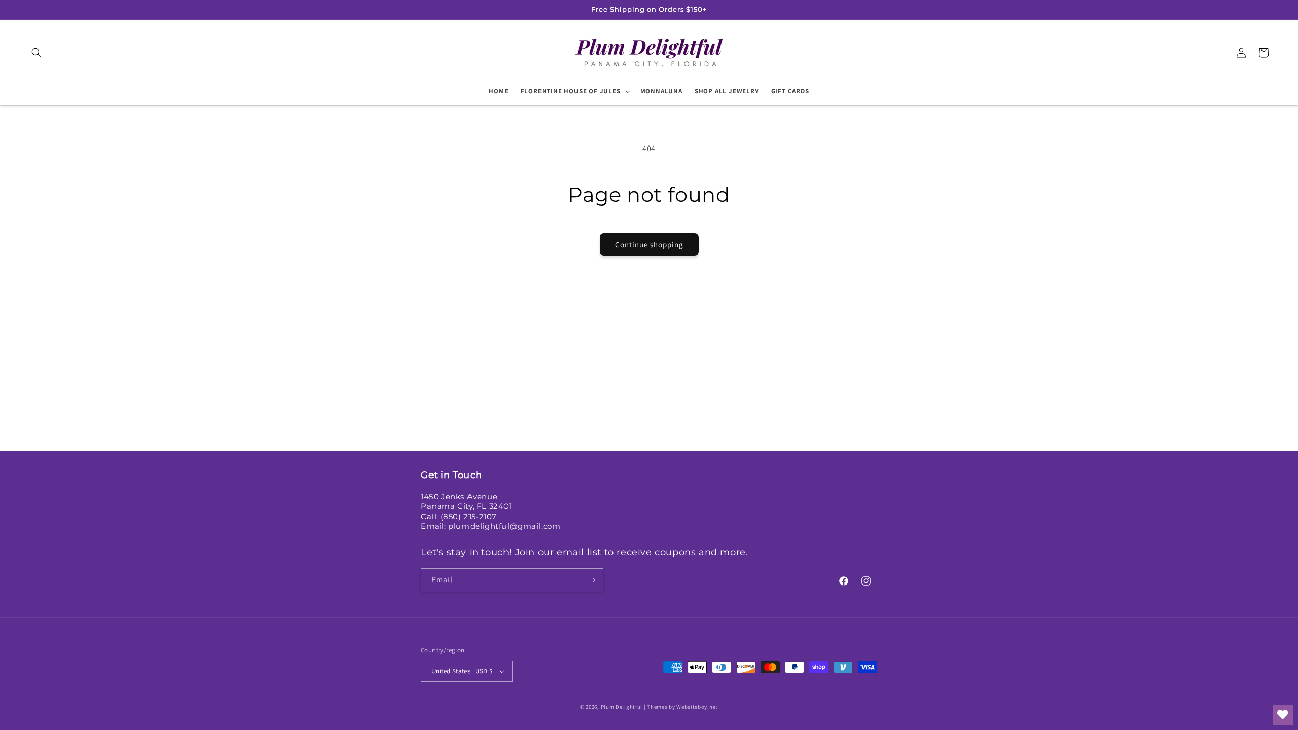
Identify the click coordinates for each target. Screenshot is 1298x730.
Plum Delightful (622, 706)
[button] (36, 53)
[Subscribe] (592, 580)
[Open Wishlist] (1283, 715)
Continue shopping (649, 244)
